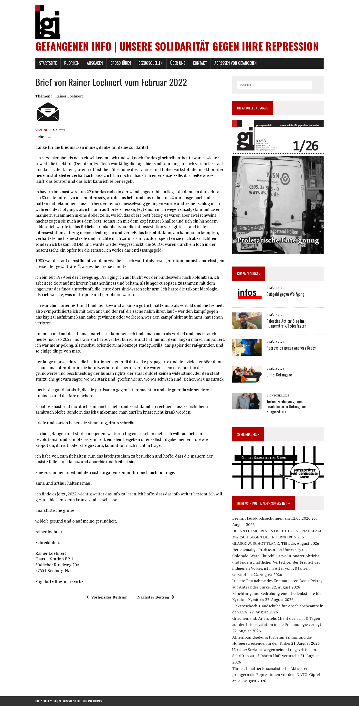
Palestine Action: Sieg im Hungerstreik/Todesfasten (286, 323)
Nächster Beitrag (153, 597)
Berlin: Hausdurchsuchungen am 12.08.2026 (271, 518)
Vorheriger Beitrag (109, 597)
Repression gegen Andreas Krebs (291, 348)
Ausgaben (95, 63)
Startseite (48, 63)
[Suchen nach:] (274, 84)
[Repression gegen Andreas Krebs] (247, 352)
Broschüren (120, 63)
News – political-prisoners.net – (265, 503)
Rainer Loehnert (69, 96)
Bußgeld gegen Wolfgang (285, 294)
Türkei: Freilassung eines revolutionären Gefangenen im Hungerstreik (288, 407)
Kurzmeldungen (248, 273)
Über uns (177, 63)
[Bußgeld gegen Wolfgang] (247, 298)
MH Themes (95, 701)
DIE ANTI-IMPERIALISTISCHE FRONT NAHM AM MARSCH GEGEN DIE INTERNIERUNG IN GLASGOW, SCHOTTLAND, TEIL (276, 537)
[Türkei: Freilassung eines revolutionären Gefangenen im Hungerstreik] (247, 406)
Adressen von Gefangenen (235, 63)
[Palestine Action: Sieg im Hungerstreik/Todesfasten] (247, 325)
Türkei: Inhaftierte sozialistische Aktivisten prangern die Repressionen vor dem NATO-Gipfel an (276, 675)
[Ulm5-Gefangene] (247, 379)
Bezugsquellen (150, 63)
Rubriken (71, 63)
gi (45, 130)
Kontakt (200, 63)
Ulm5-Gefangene (279, 375)
